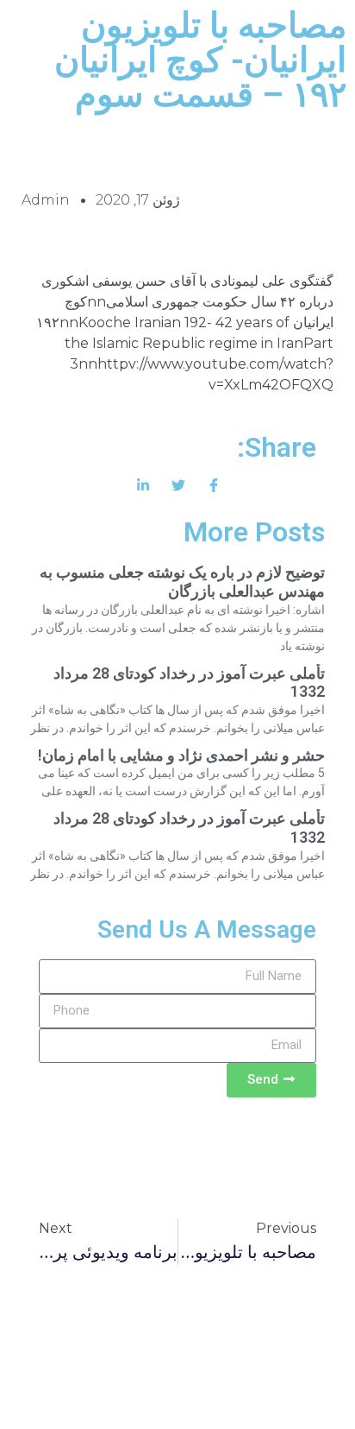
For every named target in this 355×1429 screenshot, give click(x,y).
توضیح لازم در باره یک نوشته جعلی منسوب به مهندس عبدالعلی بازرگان (182, 581)
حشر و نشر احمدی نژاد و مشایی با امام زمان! (181, 755)
